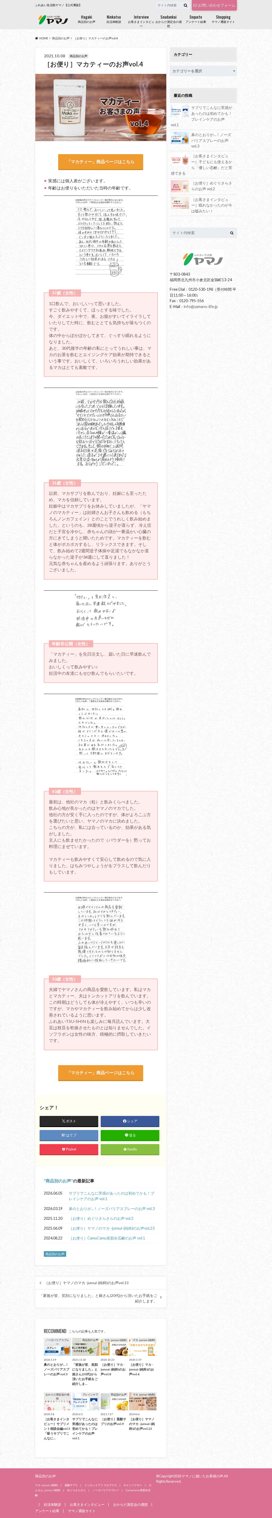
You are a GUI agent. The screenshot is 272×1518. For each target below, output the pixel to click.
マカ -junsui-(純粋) (46, 1485)
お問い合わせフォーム (216, 5)
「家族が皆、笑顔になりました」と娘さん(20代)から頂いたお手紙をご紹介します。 (98, 1298)
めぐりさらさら (76, 1490)
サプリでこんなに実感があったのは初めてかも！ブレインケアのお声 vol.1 (111, 1196)
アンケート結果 (196, 18)
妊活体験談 (114, 18)
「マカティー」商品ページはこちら (101, 161)
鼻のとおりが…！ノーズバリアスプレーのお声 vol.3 (112, 1208)
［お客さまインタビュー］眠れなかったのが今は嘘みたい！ (211, 205)
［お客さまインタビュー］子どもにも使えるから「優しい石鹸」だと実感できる (201, 164)
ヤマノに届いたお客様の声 (202, 1476)
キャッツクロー (133, 1485)
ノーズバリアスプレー (105, 1490)
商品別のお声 (86, 18)
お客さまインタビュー (141, 21)
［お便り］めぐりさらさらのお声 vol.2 (101, 1218)
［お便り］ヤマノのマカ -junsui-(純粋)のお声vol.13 (86, 1283)
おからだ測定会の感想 (168, 21)
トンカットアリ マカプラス (100, 1485)
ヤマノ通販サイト (223, 18)
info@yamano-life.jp (201, 306)
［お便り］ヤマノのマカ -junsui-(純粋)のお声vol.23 (111, 1228)
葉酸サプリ (71, 1485)
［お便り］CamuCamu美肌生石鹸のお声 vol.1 (107, 1238)
